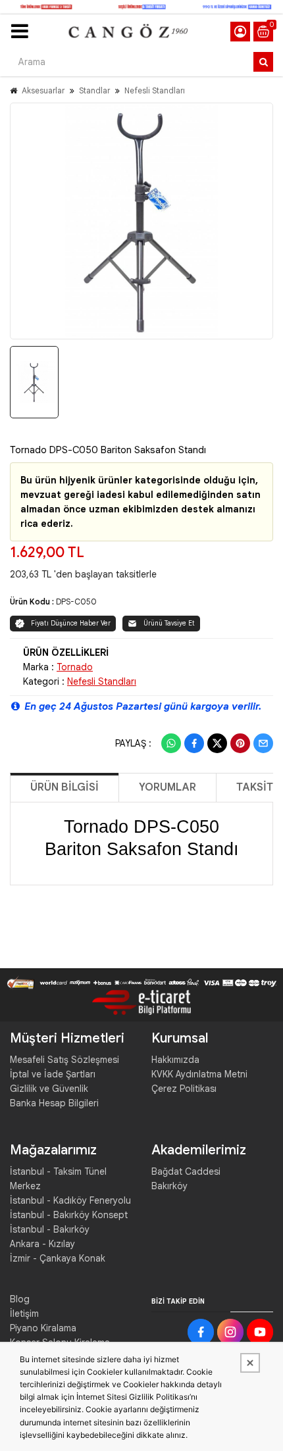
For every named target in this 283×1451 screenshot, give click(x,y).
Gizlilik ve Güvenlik (49, 1088)
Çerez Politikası (184, 1088)
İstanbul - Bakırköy (50, 1229)
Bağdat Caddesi (185, 1171)
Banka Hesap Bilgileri (54, 1103)
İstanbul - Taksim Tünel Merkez (58, 1179)
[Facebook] (194, 743)
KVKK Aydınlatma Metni (199, 1074)
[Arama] (263, 62)
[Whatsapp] (171, 743)
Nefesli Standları (154, 90)
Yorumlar (167, 787)
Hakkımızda (175, 1060)
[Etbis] (141, 1002)
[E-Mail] (263, 743)
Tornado (75, 667)
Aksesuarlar (43, 90)
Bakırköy (169, 1186)
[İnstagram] (230, 1332)
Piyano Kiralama (43, 1328)
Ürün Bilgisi (64, 787)
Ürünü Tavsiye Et (169, 623)
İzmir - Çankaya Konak (57, 1258)
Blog (20, 1299)
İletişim (24, 1313)
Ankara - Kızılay (42, 1244)
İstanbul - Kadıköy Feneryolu (70, 1200)
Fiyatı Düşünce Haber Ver (71, 623)
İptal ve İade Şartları (52, 1074)
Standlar (94, 90)
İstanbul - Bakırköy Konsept (69, 1215)
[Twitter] (217, 743)
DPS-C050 (76, 601)
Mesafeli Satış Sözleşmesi (64, 1060)
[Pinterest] (240, 743)
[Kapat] (250, 1363)
